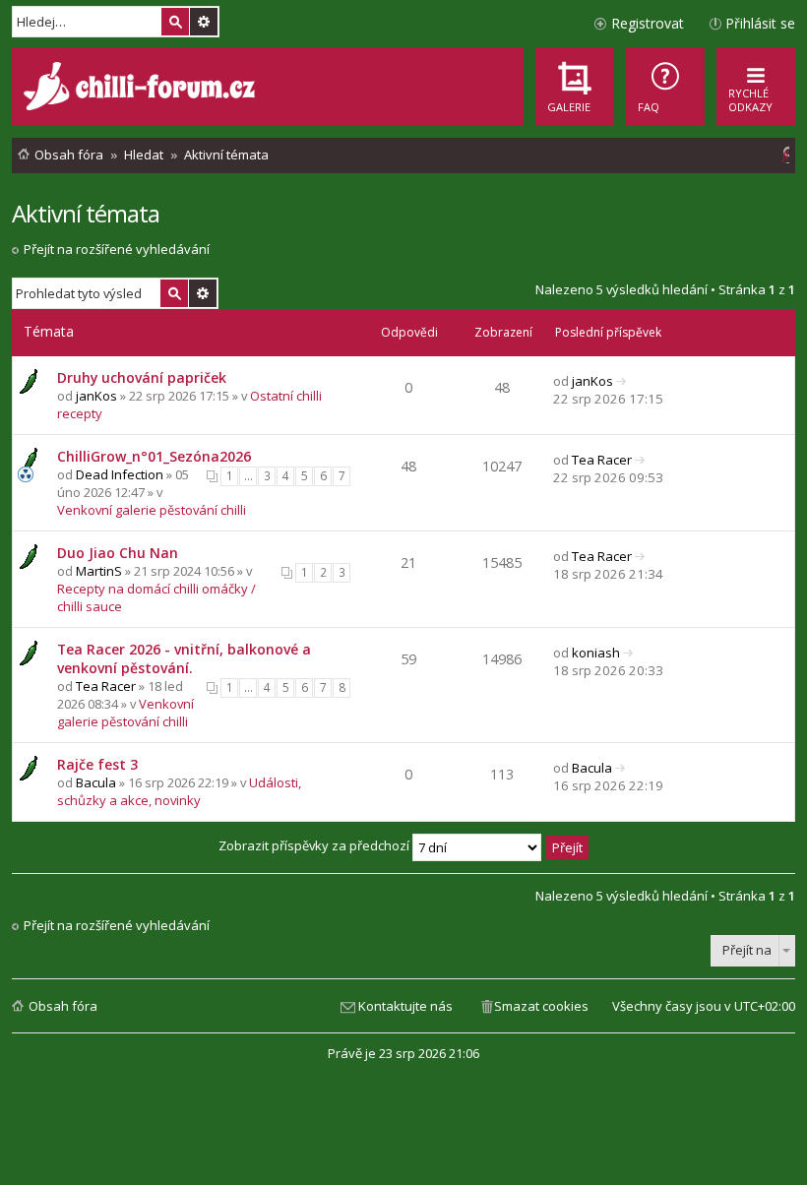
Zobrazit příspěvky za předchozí (315, 845)
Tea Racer (602, 459)
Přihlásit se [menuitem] (760, 23)
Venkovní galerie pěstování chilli (151, 510)
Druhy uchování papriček (141, 377)
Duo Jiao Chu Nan (117, 552)
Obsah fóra (63, 1006)
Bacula (96, 782)
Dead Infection (119, 474)
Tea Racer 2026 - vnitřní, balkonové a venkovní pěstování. (184, 658)
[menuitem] (665, 86)
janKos (96, 396)
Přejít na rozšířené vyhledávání (117, 249)
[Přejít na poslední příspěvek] (621, 381)
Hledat (175, 21)
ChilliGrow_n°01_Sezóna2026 (154, 456)
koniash (596, 652)
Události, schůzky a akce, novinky (179, 791)
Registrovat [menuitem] (647, 23)
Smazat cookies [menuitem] (541, 1006)
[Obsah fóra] (142, 88)
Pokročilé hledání (203, 21)
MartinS (99, 571)
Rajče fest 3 (97, 764)
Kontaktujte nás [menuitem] (405, 1006)
